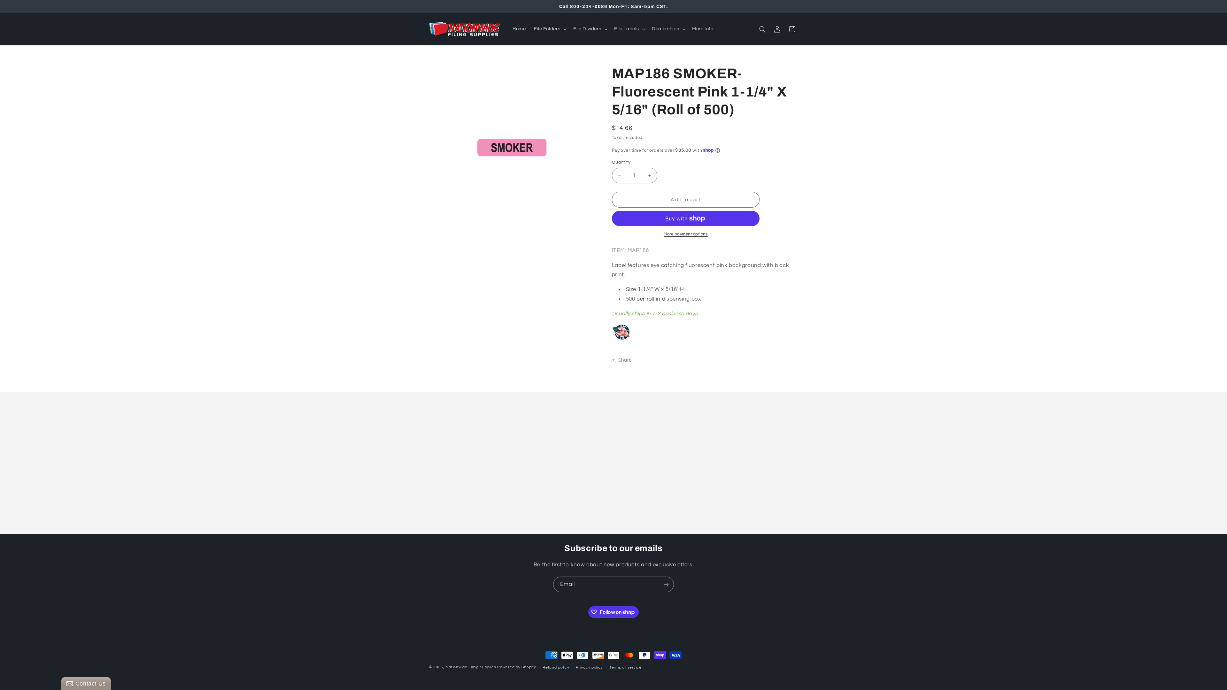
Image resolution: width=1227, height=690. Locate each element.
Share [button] (625, 360)
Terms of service (625, 667)
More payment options (686, 234)
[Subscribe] (666, 584)
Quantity (621, 162)
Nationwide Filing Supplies (470, 667)
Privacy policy (589, 667)
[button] (549, 29)
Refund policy (556, 667)
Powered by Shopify (516, 667)
